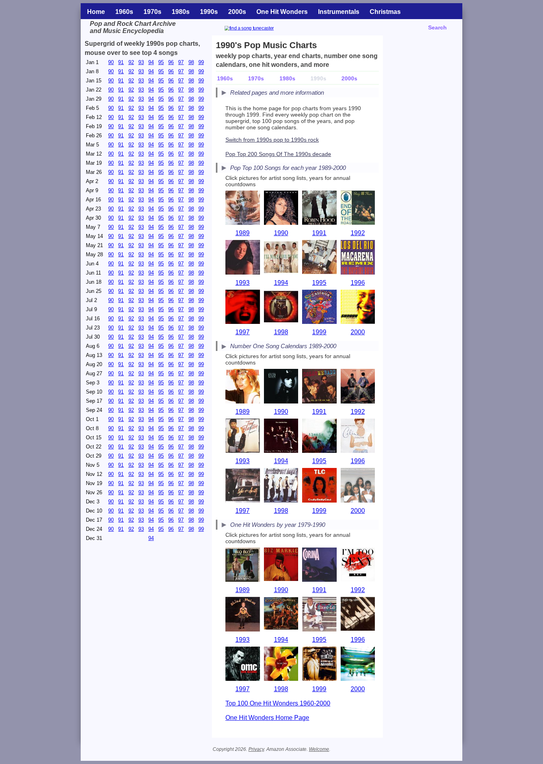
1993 (242, 282)
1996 (358, 282)
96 (171, 62)
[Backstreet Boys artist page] (281, 486)
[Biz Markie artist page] (281, 566)
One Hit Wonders (282, 11)
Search (437, 27)
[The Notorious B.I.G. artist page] (242, 486)
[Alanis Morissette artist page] (319, 437)
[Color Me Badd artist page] (319, 387)
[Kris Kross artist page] (358, 387)
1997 (242, 332)
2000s (237, 11)
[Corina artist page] (319, 566)
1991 (319, 233)
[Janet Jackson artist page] (281, 387)
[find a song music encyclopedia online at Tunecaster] (259, 29)
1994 (281, 282)
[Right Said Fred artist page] (358, 566)
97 (181, 62)
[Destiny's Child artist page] (358, 486)
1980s (181, 11)
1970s (152, 11)
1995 (319, 282)
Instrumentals (338, 11)
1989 (242, 233)
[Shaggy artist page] (358, 308)
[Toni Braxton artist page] (242, 437)
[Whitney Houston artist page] (242, 258)
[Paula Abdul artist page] (242, 387)
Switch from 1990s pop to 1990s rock (272, 139)
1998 (281, 332)
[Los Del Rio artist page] (358, 258)
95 (161, 62)
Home (96, 11)
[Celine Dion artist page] (358, 437)
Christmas (385, 11)
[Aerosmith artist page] (281, 308)
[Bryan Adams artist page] (319, 209)
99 (201, 62)
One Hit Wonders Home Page (267, 717)
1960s (124, 11)
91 (121, 62)
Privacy (256, 749)
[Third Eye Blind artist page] (242, 308)
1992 (358, 233)
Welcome (319, 749)
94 (151, 62)
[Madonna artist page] (242, 209)
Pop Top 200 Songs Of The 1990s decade (278, 154)
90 (111, 62)
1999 (319, 332)
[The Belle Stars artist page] (242, 566)
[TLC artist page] (319, 486)
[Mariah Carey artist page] (281, 209)
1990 (281, 233)
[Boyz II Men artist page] (358, 209)
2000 (358, 332)
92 (131, 62)
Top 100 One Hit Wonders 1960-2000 (277, 703)
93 (141, 62)
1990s (209, 11)
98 (191, 62)
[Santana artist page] (319, 308)
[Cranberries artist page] (281, 437)
